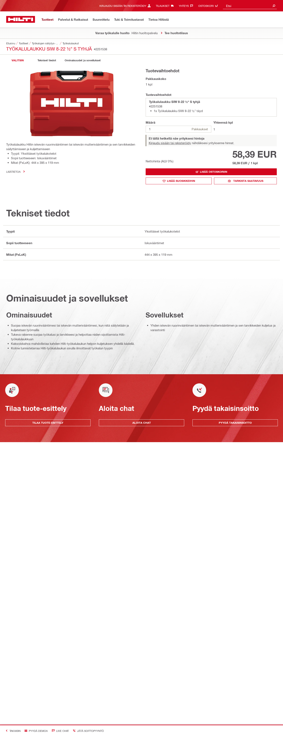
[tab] (17, 60)
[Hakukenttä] (274, 5)
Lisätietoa (13, 171)
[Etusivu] (20, 19)
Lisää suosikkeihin (181, 180)
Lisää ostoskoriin (213, 171)
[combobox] (250, 5)
